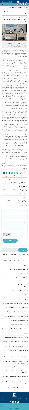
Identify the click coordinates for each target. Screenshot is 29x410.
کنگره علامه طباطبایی (23, 182)
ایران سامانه (12, 408)
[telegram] (17, 173)
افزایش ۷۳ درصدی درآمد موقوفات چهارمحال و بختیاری (16, 367)
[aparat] (15, 402)
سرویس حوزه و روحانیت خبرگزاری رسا (19, 53)
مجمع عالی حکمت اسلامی (13, 182)
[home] (14, 395)
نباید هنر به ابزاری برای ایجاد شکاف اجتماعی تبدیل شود (16, 316)
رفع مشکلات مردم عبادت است (21, 294)
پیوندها (11, 399)
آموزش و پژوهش (22, 11)
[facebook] (4, 173)
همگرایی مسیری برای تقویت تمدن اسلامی (18, 290)
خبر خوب (6, 250)
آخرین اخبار (22, 250)
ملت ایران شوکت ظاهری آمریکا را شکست (19, 324)
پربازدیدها (14, 250)
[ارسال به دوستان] (26, 13)
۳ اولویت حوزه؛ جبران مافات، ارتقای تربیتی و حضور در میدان (19, 7)
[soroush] (6, 173)
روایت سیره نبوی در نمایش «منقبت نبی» (19, 320)
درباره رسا (23, 399)
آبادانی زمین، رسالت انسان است (20, 277)
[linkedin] (9, 173)
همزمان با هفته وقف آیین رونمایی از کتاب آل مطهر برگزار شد (15, 303)
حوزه (26, 11)
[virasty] (13, 402)
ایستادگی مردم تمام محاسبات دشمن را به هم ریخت (16, 307)
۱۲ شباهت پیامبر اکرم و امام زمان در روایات (18, 269)
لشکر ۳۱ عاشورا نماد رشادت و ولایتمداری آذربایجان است (16, 337)
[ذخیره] (23, 13)
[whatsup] (12, 173)
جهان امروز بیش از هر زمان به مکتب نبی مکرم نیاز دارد (16, 281)
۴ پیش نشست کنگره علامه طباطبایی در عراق (17, 197)
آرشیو (15, 399)
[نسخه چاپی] (20, 13)
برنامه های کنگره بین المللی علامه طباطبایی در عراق (16, 194)
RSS (3, 399)
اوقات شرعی (6, 399)
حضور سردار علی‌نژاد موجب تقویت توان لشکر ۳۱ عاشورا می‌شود (14, 328)
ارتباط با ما (19, 399)
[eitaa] (11, 402)
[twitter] (14, 173)
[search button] (3, 1)
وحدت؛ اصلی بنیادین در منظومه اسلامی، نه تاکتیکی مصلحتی (15, 273)
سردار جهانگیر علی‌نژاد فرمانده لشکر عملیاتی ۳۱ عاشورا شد (15, 346)
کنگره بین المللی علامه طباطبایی (15, 179)
